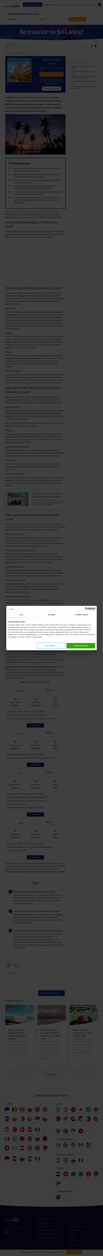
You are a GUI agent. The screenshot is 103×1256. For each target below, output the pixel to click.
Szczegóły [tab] (51, 614)
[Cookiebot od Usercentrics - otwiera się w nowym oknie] (86, 608)
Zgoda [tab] (21, 614)
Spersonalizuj (50, 646)
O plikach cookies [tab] (81, 614)
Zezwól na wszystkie (81, 646)
